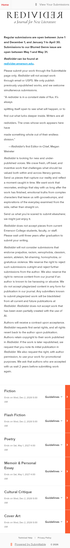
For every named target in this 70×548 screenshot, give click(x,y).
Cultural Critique (18, 492)
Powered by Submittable (30, 544)
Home (5, 4)
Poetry (9, 439)
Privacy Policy (44, 537)
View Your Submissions (54, 4)
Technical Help (25, 537)
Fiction (10, 391)
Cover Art (12, 516)
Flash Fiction (14, 415)
